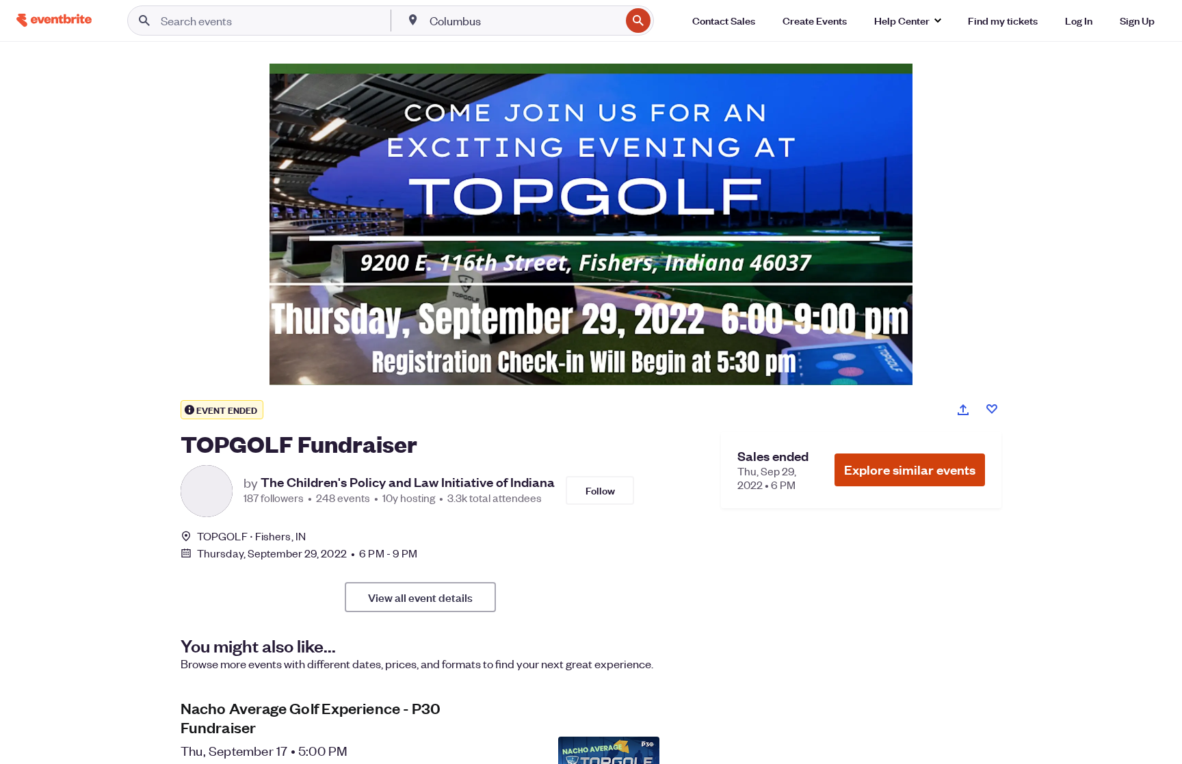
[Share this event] (963, 409)
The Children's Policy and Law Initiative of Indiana (408, 482)
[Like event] (991, 409)
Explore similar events (909, 469)
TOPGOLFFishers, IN (251, 536)
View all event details (420, 597)
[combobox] (523, 20)
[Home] (54, 20)
